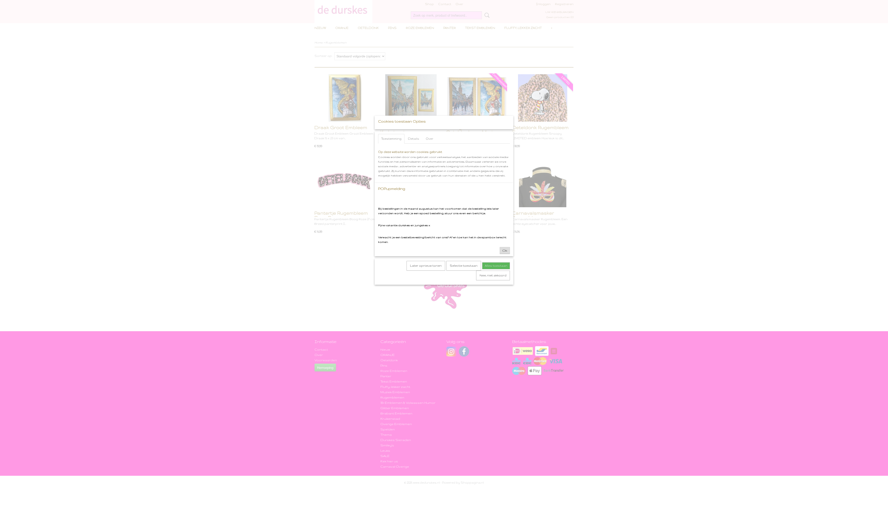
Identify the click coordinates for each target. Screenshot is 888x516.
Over (429, 138)
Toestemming (391, 138)
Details (413, 138)
